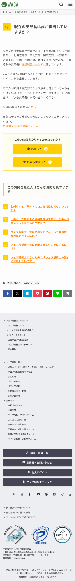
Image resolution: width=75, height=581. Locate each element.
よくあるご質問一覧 (17, 419)
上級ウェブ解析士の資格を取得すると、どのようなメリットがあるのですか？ (40, 221)
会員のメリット (31, 283)
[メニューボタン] (70, 4)
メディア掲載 (14, 386)
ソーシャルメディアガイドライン (21, 517)
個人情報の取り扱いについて (19, 507)
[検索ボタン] (61, 4)
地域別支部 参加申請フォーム (20, 126)
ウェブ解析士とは (16, 325)
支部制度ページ (31, 64)
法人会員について (17, 334)
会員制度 (12, 410)
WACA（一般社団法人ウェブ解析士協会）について (31, 366)
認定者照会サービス (17, 390)
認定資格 (12, 349)
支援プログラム (15, 405)
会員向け (10, 400)
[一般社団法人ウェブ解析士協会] (9, 4)
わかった (39, 149)
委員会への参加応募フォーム (21, 429)
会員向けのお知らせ (17, 424)
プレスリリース (15, 381)
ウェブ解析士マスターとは (20, 344)
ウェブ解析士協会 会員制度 (20, 371)
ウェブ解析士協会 (14, 362)
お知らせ (12, 376)
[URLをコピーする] (67, 293)
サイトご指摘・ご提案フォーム (22, 438)
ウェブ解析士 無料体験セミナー (23, 330)
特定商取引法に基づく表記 (18, 512)
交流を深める (14, 283)
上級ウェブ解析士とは (18, 339)
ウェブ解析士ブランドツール (21, 414)
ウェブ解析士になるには (17, 320)
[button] (7, 293)
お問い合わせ (14, 395)
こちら (32, 107)
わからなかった (39, 162)
